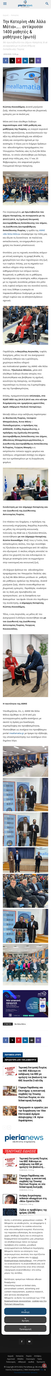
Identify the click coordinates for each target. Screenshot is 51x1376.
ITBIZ (42, 1370)
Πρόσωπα (41, 1362)
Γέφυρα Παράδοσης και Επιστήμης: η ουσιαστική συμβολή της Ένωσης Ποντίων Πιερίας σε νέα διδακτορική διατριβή (31, 1094)
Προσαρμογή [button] (25, 1329)
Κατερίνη (15, 15)
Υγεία (39, 1359)
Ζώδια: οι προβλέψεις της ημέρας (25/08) (33, 1211)
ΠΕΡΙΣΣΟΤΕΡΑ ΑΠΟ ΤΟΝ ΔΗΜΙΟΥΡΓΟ (20, 1060)
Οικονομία (30, 1359)
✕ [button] (45, 1219)
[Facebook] (5, 60)
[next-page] (9, 1127)
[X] (12, 60)
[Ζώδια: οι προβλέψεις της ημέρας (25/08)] (10, 1213)
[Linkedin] (25, 60)
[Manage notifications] (44, 1365)
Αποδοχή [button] (25, 1312)
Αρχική (5, 15)
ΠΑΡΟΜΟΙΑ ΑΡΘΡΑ (13, 1055)
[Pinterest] (19, 60)
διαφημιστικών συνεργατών (17, 1301)
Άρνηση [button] (25, 1320)
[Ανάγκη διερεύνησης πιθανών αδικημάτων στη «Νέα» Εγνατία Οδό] (10, 1199)
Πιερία (28, 1356)
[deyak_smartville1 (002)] (25, 1003)
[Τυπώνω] (32, 60)
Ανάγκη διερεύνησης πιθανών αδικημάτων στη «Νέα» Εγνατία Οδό (33, 1198)
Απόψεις (37, 1356)
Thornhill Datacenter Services (25, 1372)
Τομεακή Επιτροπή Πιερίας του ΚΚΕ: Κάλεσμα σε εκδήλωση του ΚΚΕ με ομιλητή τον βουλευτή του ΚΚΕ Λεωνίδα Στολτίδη (32, 1074)
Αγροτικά (11, 1359)
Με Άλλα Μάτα (20, 1024)
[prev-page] (4, 1127)
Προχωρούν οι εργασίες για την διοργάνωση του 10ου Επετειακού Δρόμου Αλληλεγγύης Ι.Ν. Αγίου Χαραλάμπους (33, 1114)
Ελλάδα (20, 1359)
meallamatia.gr (16, 733)
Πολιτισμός (10, 1362)
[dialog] (25, 1275)
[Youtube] (29, 1341)
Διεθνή (31, 1362)
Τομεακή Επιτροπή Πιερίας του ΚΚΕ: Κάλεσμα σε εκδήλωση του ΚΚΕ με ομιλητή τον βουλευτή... (33, 1162)
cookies (35, 1301)
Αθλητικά (22, 1362)
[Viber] (38, 60)
